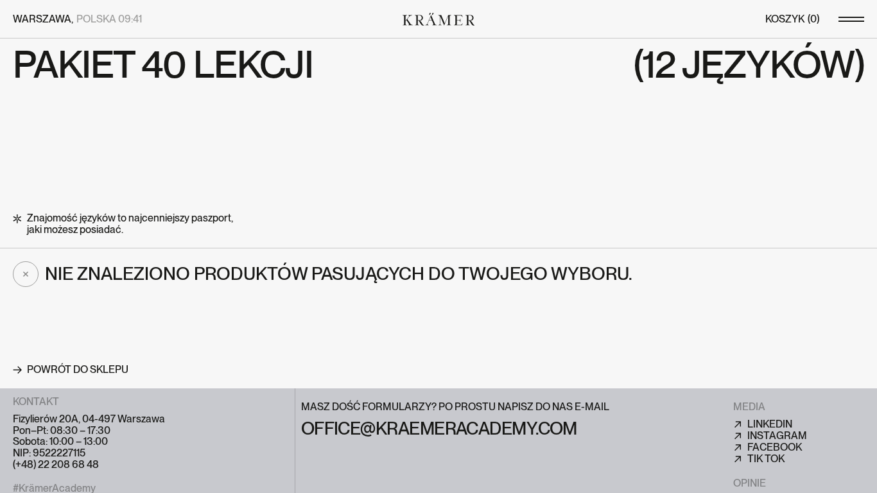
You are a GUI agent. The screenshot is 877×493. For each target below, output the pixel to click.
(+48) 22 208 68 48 (56, 465)
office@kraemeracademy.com (439, 429)
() (792, 19)
